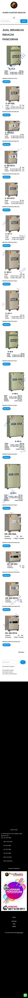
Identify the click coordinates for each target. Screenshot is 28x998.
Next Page (22, 652)
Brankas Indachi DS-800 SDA (11, 542)
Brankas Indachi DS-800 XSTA (11, 641)
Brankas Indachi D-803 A (9, 321)
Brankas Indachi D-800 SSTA (10, 174)
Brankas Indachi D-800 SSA (10, 141)
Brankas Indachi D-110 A (9, 78)
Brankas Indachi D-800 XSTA (10, 206)
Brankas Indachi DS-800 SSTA (11, 606)
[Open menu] (14, 17)
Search (24, 21)
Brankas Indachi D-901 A (9, 454)
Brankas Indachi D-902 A (9, 505)
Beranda (14, 921)
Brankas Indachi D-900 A (9, 405)
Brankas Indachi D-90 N (9, 360)
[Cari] (23, 662)
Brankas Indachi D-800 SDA (10, 111)
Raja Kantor (20, 932)
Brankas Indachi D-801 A (9, 242)
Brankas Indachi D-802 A (9, 281)
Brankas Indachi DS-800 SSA (11, 572)
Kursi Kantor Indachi (14, 12)
